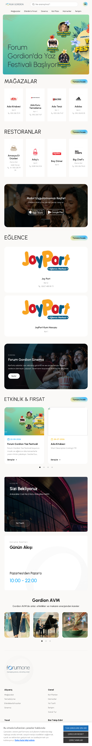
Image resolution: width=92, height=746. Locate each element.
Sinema (44, 11)
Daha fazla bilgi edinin (25, 740)
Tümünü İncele (79, 82)
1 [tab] (39, 467)
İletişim (78, 11)
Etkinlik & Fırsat (30, 11)
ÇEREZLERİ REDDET (76, 734)
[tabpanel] (24, 435)
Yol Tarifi (20, 523)
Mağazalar (15, 11)
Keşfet (14, 376)
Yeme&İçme (9, 699)
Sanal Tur (52, 712)
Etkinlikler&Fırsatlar (12, 703)
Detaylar (11, 460)
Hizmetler (67, 11)
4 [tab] (52, 467)
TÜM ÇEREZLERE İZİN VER (76, 728)
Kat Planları (53, 695)
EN (85, 4)
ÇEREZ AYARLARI (76, 740)
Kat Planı (55, 11)
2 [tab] (44, 467)
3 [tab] (48, 467)
